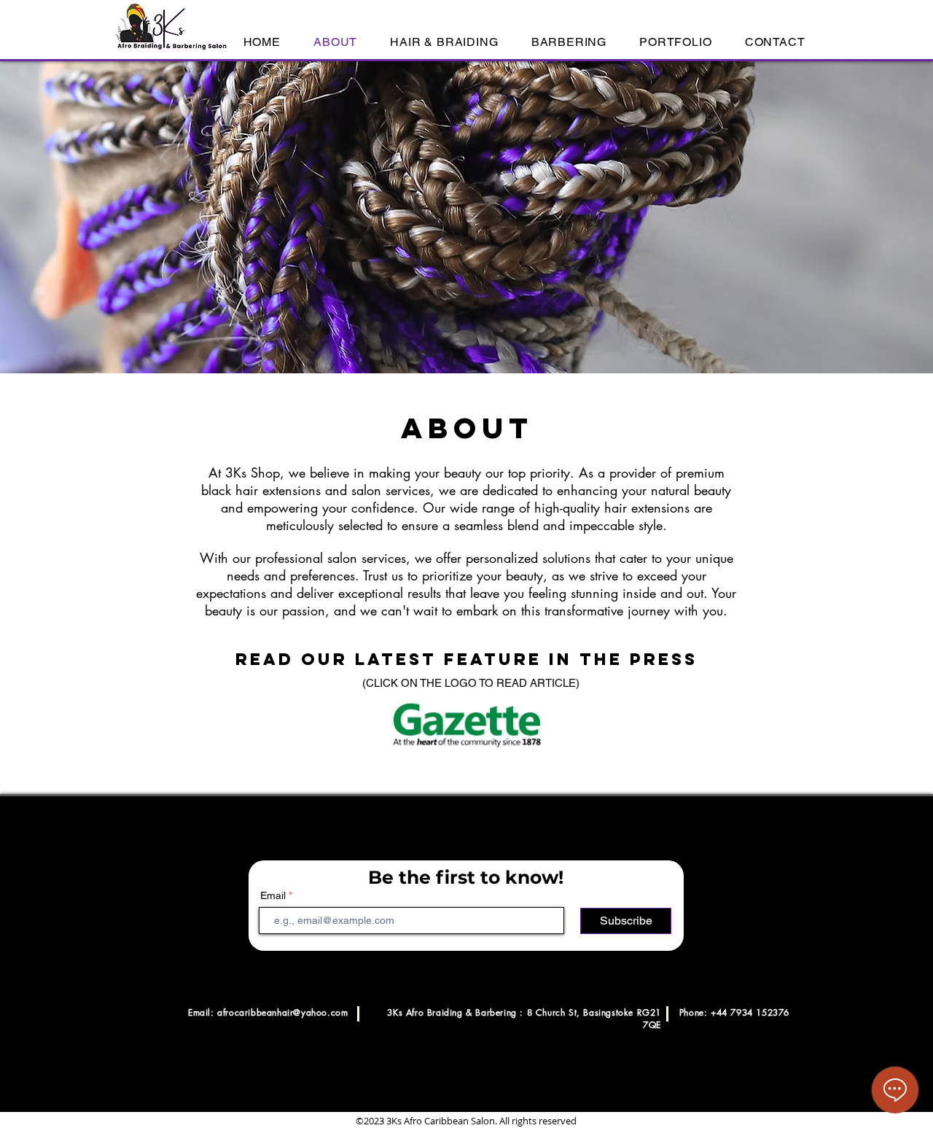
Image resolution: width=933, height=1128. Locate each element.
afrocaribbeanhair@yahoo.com (282, 1012)
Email (273, 895)
